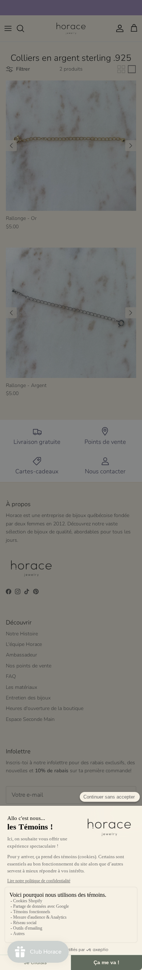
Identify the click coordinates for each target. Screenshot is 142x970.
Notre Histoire (22, 633)
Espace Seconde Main (30, 719)
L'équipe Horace (24, 644)
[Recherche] (24, 28)
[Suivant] (130, 145)
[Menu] (8, 28)
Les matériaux (21, 687)
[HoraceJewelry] (71, 28)
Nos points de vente (28, 665)
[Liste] (131, 69)
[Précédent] (11, 145)
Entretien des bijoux (28, 697)
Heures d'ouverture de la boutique (44, 708)
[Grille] (121, 69)
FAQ (11, 676)
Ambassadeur (21, 654)
